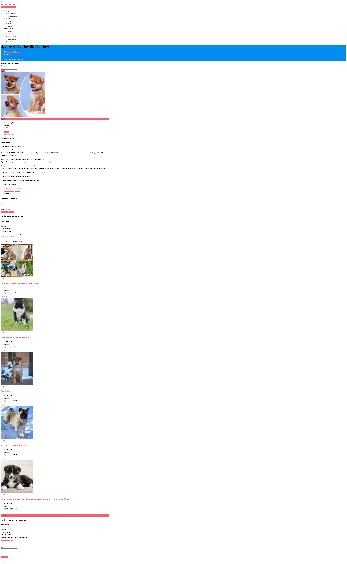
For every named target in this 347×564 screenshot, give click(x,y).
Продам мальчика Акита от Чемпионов (20, 283)
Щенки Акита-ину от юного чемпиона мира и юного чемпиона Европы (36, 499)
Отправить (11, 211)
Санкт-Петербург (13, 34)
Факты (10, 26)
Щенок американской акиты (15, 337)
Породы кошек (12, 16)
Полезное (7, 18)
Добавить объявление (8, 7)
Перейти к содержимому (9, 2)
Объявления (8, 29)
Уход (9, 23)
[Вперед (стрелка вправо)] (3, 562)
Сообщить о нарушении (12, 191)
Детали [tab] (6, 132)
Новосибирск (12, 36)
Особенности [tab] (8, 134)
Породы (7, 11)
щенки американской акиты (15, 445)
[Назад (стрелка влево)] (1, 562)
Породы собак (12, 13)
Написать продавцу (7, 236)
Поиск (3, 71)
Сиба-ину (5, 391)
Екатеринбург (12, 39)
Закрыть (3, 211)
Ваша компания (6, 209)
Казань (10, 41)
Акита (3, 279)
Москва (10, 31)
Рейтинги (11, 21)
